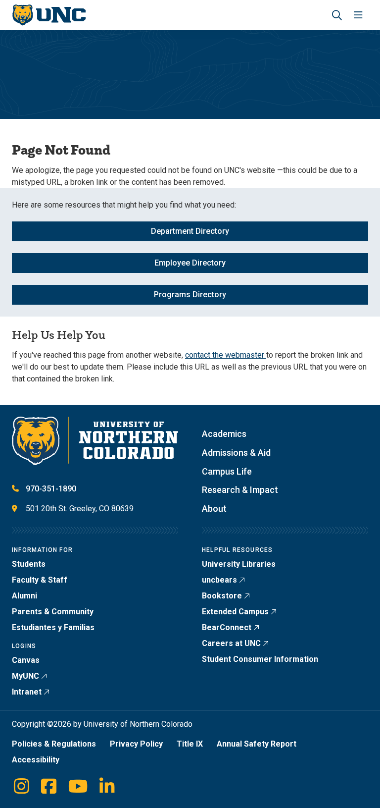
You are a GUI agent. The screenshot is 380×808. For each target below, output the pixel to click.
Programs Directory (190, 294)
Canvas (26, 660)
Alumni (24, 595)
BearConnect (226, 627)
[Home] (49, 15)
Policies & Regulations (54, 744)
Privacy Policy (136, 744)
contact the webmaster (225, 355)
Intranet (27, 692)
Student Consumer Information (260, 659)
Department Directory (190, 231)
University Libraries (239, 564)
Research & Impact (240, 490)
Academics (224, 434)
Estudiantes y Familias (53, 627)
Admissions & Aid (236, 452)
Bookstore (222, 595)
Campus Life (227, 471)
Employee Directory (190, 263)
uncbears (219, 580)
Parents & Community (53, 611)
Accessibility (35, 759)
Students (29, 564)
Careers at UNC (231, 643)
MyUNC (25, 676)
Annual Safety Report (256, 744)
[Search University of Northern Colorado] (337, 15)
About (214, 508)
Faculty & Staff (39, 580)
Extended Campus (235, 611)
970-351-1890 (51, 488)
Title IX (190, 744)
